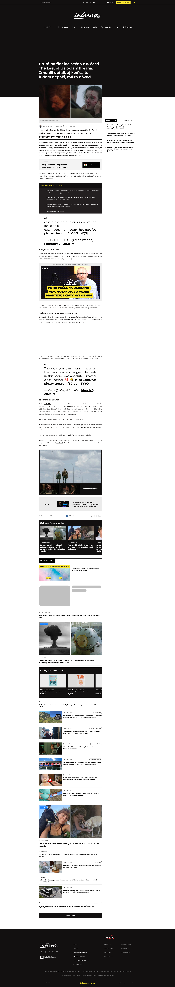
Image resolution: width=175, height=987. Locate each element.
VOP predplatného (106, 971)
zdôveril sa (68, 319)
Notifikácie (77, 964)
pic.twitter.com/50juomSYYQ (66, 383)
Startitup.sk (126, 945)
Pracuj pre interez (46, 2)
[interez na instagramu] (86, 2)
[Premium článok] (44, 624)
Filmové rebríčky (96, 744)
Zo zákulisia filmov (96, 728)
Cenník (75, 949)
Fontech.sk (108, 957)
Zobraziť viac (70, 915)
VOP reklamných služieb (90, 971)
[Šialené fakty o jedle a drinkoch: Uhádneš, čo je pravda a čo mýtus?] (54, 573)
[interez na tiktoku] (83, 2)
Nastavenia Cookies (81, 961)
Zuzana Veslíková (47, 126)
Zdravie (99, 862)
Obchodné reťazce (96, 759)
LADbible (47, 404)
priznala (84, 427)
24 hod (126, 120)
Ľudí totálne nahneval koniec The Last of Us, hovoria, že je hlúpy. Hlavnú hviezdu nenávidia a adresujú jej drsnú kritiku (72, 192)
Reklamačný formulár (89, 975)
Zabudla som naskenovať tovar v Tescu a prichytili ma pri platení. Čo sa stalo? (121, 134)
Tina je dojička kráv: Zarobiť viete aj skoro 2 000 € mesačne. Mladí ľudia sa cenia (80, 547)
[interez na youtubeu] (93, 2)
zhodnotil (59, 443)
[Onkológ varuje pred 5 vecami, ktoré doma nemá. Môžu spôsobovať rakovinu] (50, 867)
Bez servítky (97, 903)
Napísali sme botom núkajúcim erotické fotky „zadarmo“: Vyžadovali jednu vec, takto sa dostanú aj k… (85, 504)
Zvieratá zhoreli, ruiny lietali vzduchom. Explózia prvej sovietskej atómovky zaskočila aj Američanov (53, 548)
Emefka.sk (125, 953)
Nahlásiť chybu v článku (46, 516)
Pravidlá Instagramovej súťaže (70, 975)
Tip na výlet (98, 712)
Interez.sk (108, 945)
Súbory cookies (79, 957)
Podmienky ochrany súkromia (70, 971)
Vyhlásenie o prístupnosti (106, 975)
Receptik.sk (108, 949)
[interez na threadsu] (90, 2)
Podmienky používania (51, 971)
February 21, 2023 (57, 244)
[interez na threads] (45, 951)
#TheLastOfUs (85, 229)
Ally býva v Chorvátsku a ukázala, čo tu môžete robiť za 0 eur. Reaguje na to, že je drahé (120, 149)
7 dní (132, 120)
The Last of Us (59, 126)
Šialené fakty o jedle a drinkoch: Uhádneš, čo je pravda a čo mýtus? (86, 569)
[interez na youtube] (56, 951)
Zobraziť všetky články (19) (55, 211)
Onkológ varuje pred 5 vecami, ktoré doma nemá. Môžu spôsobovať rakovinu (120, 141)
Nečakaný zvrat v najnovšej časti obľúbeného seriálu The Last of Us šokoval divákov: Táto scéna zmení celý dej (70, 199)
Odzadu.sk (125, 949)
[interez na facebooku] (80, 2)
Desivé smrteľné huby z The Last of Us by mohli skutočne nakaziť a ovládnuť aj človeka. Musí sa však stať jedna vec (72, 205)
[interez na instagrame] (53, 951)
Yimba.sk (107, 953)
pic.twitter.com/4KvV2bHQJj (66, 233)
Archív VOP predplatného (122, 971)
